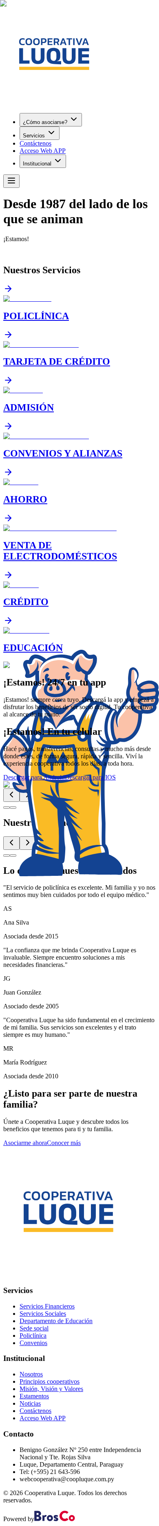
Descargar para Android (34, 777)
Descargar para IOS (90, 777)
